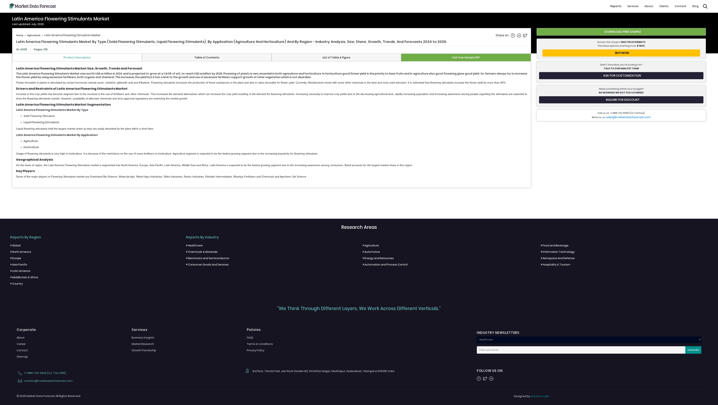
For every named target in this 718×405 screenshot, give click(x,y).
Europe (15, 258)
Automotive (371, 252)
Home (19, 35)
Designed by (531, 396)
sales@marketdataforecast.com (628, 117)
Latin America (20, 271)
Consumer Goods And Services (207, 264)
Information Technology (558, 252)
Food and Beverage (554, 245)
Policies (254, 330)
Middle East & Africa (24, 277)
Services (633, 6)
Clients (664, 6)
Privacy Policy (255, 350)
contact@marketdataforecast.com (48, 381)
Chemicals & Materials (202, 252)
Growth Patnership (144, 350)
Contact (680, 6)
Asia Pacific (18, 264)
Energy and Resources (378, 258)
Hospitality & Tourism (555, 264)
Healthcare (194, 245)
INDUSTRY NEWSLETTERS (498, 333)
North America (20, 252)
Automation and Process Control (385, 264)
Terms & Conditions (260, 344)
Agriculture (33, 35)
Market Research (143, 344)
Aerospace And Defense (558, 258)
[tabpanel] (271, 123)
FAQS (250, 337)
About (649, 6)
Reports (615, 6)
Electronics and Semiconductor (207, 258)
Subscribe (693, 349)
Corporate (26, 330)
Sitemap (22, 357)
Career (21, 344)
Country (16, 284)
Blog (695, 6)
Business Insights (143, 337)
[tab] (77, 57)
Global (15, 245)
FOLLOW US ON (490, 371)
